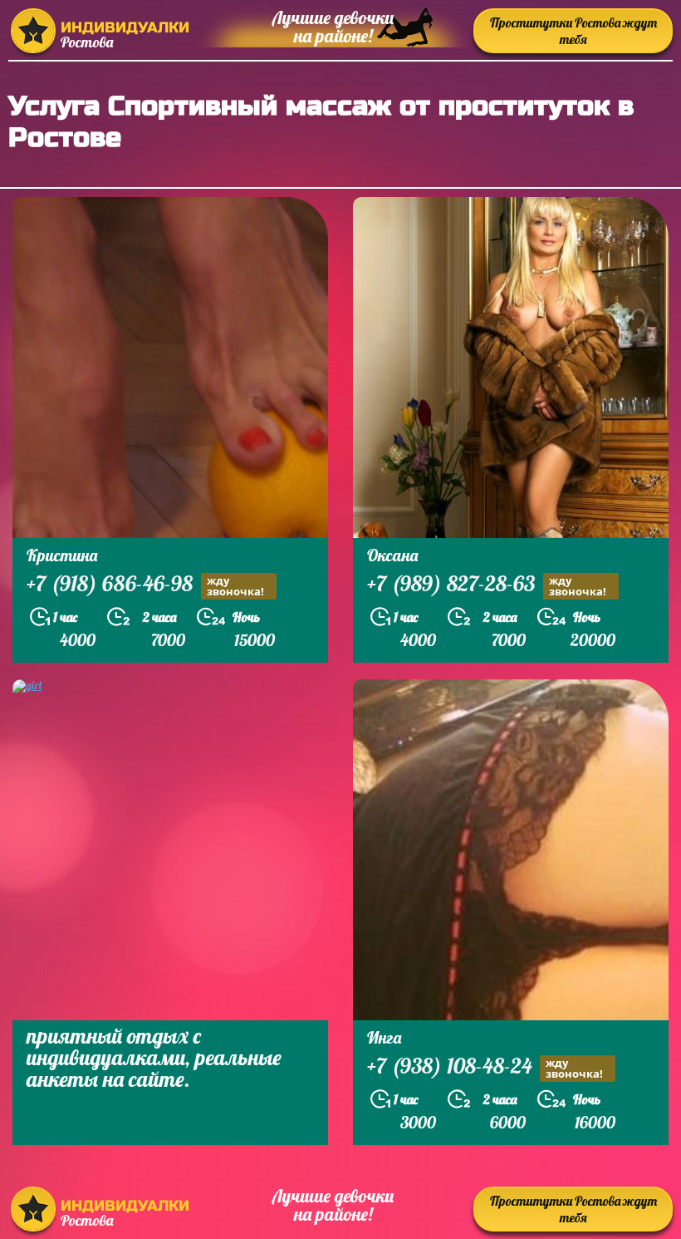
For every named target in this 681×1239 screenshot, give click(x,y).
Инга (384, 1037)
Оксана (392, 555)
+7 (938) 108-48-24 (485, 1067)
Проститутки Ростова (573, 30)
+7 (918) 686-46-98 (145, 585)
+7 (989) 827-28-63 (486, 585)
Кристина (62, 555)
